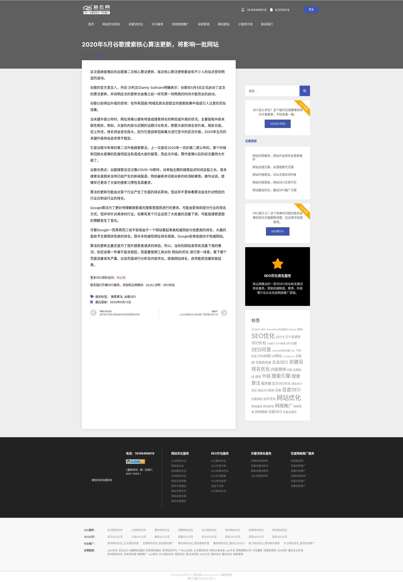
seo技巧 (271, 343)
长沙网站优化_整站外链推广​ (299, 543)
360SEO (255, 329)
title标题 (264, 356)
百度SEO (291, 389)
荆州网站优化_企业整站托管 (123, 543)
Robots (292, 329)
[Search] (305, 91)
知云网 (121, 277)
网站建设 (224, 24)
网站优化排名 (111, 24)
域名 (258, 376)
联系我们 (267, 24)
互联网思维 (263, 362)
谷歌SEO (130, 296)
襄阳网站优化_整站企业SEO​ (229, 543)
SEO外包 (258, 343)
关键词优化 (135, 24)
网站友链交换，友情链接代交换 (273, 167)
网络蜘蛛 (261, 412)
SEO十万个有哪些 (288, 337)
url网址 (276, 356)
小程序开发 (245, 24)
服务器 (266, 383)
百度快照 (256, 399)
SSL (293, 350)
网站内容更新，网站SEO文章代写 (275, 182)
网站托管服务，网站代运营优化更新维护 (277, 157)
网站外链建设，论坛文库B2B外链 (274, 174)
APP (263, 329)
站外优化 (269, 399)
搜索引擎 (281, 376)
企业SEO (280, 362)
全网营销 (203, 24)
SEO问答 (261, 350)
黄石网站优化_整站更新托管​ (193, 543)
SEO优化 (263, 335)
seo (300, 329)
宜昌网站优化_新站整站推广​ (158, 543)
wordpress (288, 356)
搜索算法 (117, 296)
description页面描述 (277, 329)
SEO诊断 (291, 343)
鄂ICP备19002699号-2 (201, 578)
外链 (266, 376)
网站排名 (268, 406)
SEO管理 (280, 343)
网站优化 (289, 397)
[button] (311, 9)
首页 (91, 24)
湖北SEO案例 (266, 390)
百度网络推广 (180, 24)
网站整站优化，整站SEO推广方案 (275, 190)
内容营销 (278, 369)
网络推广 (284, 405)
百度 (278, 390)
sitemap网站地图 (281, 350)
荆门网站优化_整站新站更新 (264, 543)
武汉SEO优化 (281, 383)
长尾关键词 (289, 412)
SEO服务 (157, 24)
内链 (289, 369)
